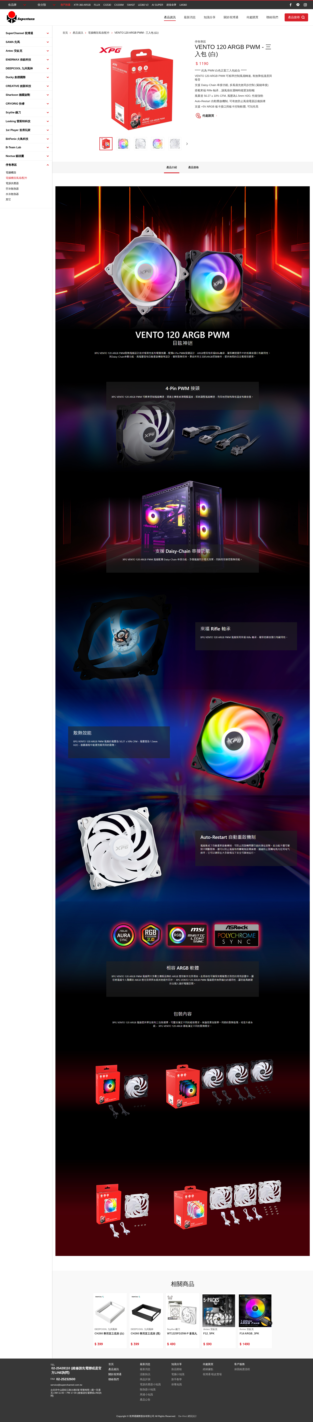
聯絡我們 (272, 17)
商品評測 (145, 1379)
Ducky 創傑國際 (16, 77)
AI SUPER (157, 4)
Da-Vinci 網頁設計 (187, 1416)
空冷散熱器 (12, 188)
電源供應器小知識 (150, 1384)
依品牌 (12, 4)
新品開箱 (176, 1369)
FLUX (97, 4)
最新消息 (190, 17)
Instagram (305, 5)
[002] (123, 143)
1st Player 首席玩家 (18, 130)
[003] (140, 143)
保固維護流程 (242, 1369)
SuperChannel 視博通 (19, 33)
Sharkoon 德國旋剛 (18, 94)
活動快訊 (145, 1374)
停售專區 (11, 164)
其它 (8, 199)
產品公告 (145, 1399)
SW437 (131, 4)
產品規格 (193, 167)
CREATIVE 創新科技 (18, 86)
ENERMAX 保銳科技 (18, 59)
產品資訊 (170, 17)
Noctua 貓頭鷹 (15, 156)
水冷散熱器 (12, 194)
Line (298, 5)
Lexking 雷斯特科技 (18, 121)
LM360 (183, 4)
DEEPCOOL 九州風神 (19, 68)
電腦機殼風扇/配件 (16, 178)
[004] (157, 143)
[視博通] (20, 17)
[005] (175, 143)
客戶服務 (239, 1364)
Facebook (290, 5)
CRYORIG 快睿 (15, 103)
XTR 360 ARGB (82, 4)
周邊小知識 (146, 1394)
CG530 (107, 4)
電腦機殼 (11, 172)
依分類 (42, 4)
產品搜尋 (294, 17)
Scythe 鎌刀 (13, 112)
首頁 (65, 32)
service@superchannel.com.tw (66, 1385)
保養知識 (176, 1384)
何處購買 (252, 17)
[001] (106, 143)
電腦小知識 (177, 1374)
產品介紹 (171, 167)
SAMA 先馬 (13, 42)
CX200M (119, 4)
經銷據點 (208, 1369)
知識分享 (210, 17)
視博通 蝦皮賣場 (212, 1374)
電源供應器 (12, 183)
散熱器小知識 (148, 1389)
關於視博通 (231, 17)
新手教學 (176, 1379)
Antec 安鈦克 (14, 50)
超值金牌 (171, 4)
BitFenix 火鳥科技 (17, 138)
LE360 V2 (143, 4)
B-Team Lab (13, 147)
